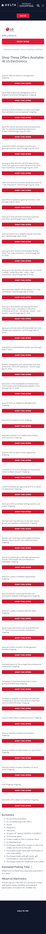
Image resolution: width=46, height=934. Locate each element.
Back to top (23, 911)
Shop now (23, 41)
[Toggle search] (38, 5)
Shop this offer (23, 83)
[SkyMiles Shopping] (17, 5)
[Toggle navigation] (43, 5)
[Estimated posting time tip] (31, 867)
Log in (23, 16)
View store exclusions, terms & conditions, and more (23, 49)
